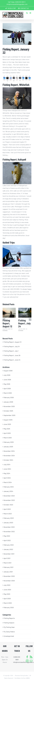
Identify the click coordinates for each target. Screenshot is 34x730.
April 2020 (7, 598)
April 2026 (7, 388)
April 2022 (7, 540)
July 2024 (7, 464)
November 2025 (9, 406)
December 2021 (9, 554)
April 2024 (7, 478)
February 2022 (9, 545)
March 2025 (8, 438)
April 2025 (7, 433)
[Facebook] (27, 657)
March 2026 (8, 393)
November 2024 (9, 455)
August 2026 (8, 371)
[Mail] (31, 660)
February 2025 (9, 442)
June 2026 (7, 380)
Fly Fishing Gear (9, 627)
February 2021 (8, 567)
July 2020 (7, 585)
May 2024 (7, 473)
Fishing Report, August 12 (7, 323)
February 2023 (9, 518)
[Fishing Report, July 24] (24, 313)
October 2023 (8, 505)
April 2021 (7, 558)
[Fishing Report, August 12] (9, 313)
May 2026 (7, 384)
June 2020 (7, 590)
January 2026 (8, 402)
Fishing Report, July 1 (11, 351)
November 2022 (9, 531)
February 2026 (9, 397)
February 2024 (9, 487)
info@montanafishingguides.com (17, 4)
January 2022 (8, 549)
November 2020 (9, 581)
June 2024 (7, 469)
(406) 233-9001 (20, 2)
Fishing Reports (9, 618)
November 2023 (9, 500)
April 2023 (7, 509)
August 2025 (8, 420)
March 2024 (8, 482)
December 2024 (9, 451)
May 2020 (7, 594)
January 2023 (8, 522)
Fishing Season (9, 623)
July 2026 (7, 375)
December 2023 (9, 496)
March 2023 (8, 514)
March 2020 (8, 603)
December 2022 (9, 527)
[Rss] (31, 657)
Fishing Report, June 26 (12, 355)
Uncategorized (9, 636)
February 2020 (9, 607)
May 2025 (7, 429)
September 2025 (9, 415)
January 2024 (8, 491)
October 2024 (8, 460)
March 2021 (7, 563)
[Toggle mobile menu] (30, 13)
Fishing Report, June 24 (12, 360)
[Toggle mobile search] (27, 13)
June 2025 (7, 424)
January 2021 (8, 572)
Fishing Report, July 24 (24, 323)
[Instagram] (27, 660)
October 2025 (8, 411)
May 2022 (7, 536)
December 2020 (9, 576)
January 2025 (8, 447)
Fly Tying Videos (9, 632)
